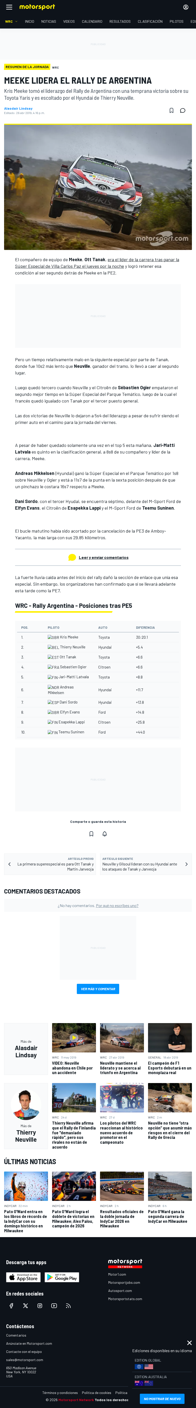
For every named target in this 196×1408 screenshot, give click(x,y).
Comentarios (16, 1335)
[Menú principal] (9, 7)
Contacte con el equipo (24, 1351)
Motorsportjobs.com (124, 1282)
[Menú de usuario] (186, 7)
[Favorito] (171, 110)
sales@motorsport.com (24, 1359)
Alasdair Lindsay (18, 108)
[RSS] (68, 1306)
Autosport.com (120, 1290)
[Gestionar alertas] (105, 834)
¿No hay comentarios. (98, 905)
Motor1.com (117, 1274)
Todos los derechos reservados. (122, 1400)
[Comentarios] (184, 110)
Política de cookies (96, 1392)
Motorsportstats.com (125, 1299)
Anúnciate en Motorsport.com (29, 1343)
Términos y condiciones (60, 1392)
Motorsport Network (76, 1400)
